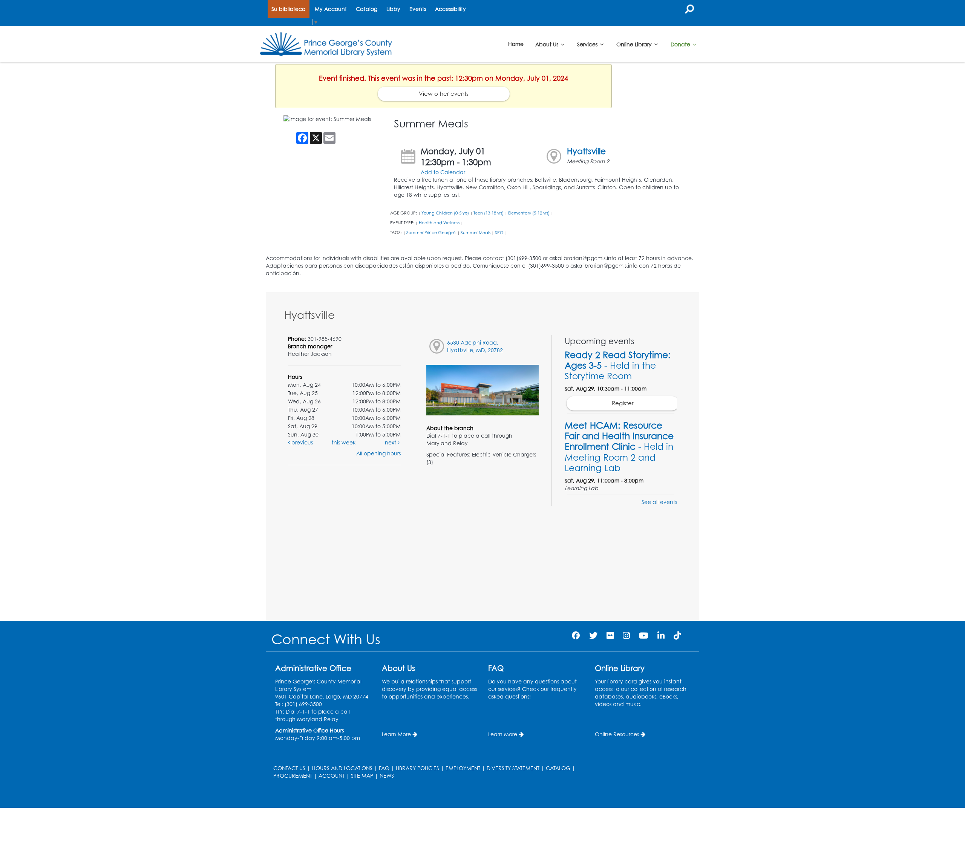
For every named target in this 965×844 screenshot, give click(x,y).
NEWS (387, 775)
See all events (659, 502)
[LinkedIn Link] (661, 635)
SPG (499, 232)
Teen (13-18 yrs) (488, 213)
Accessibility (450, 9)
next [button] (391, 442)
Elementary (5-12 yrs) (529, 213)
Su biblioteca (288, 9)
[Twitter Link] (593, 635)
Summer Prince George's (431, 232)
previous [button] (301, 442)
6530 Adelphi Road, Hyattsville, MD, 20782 (475, 346)
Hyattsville (586, 151)
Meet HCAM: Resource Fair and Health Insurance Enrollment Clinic (619, 446)
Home (516, 44)
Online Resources (617, 734)
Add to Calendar (443, 172)
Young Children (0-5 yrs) (445, 213)
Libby (393, 9)
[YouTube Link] (643, 635)
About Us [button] (547, 44)
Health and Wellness (439, 222)
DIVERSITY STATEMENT (513, 768)
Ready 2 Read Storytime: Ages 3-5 (618, 365)
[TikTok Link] (677, 635)
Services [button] (588, 44)
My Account (331, 9)
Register (623, 403)
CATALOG (558, 768)
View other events (444, 93)
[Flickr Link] (610, 635)
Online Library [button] (634, 44)
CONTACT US (289, 768)
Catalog (366, 9)
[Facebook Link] (576, 635)
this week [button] (343, 442)
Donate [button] (681, 44)
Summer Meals (475, 232)
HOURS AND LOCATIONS (342, 768)
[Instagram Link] (626, 635)
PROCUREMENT (292, 775)
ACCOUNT (332, 775)
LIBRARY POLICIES (417, 768)
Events (417, 9)
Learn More (396, 734)
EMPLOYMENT (463, 768)
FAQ (384, 768)
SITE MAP (362, 775)
